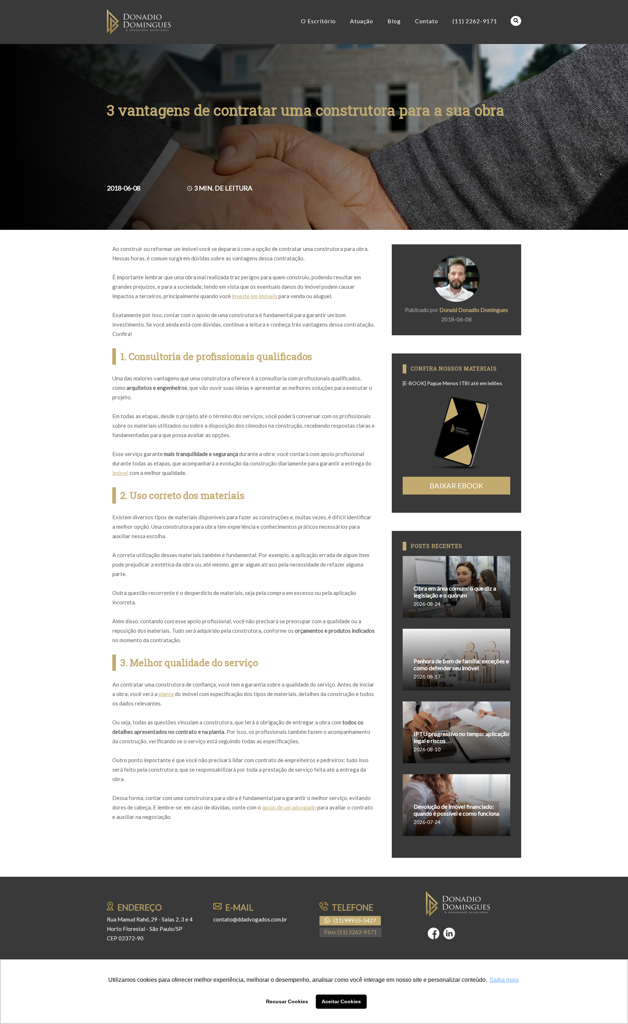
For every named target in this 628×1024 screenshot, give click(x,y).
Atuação (361, 20)
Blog (394, 20)
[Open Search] (516, 21)
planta (166, 694)
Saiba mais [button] (504, 980)
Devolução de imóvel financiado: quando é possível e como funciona (456, 810)
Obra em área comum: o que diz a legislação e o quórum (455, 592)
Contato (426, 20)
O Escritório (318, 20)
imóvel (120, 472)
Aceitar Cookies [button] (341, 1001)
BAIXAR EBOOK (456, 485)
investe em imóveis (254, 296)
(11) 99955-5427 (355, 920)
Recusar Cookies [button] (287, 1001)
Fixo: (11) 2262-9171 (350, 932)
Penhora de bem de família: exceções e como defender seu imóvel (461, 664)
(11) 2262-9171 (474, 20)
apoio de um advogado (289, 807)
